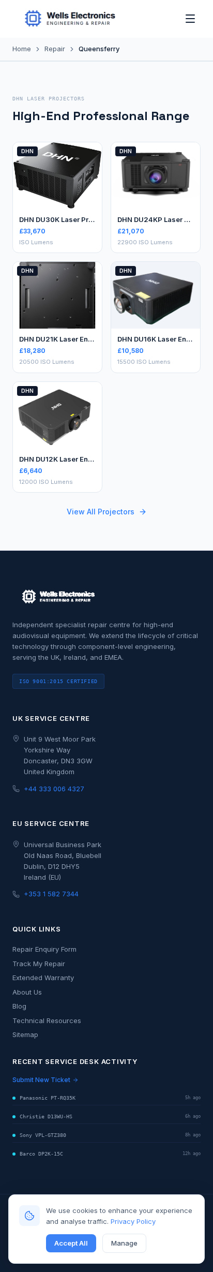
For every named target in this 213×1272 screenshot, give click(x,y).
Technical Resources (46, 1020)
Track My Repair (38, 963)
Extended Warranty (43, 977)
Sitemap (25, 1034)
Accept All (71, 1243)
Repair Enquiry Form (44, 949)
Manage (124, 1243)
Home (21, 49)
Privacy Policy (133, 1221)
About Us (27, 992)
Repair (54, 49)
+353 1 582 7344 (51, 894)
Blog (19, 1006)
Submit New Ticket (41, 1080)
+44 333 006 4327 (54, 789)
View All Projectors (100, 511)
